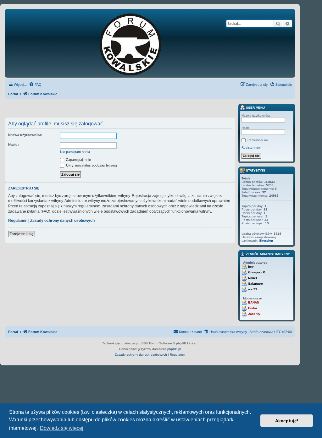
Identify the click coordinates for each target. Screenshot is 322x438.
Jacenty (254, 313)
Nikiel (252, 278)
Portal (13, 94)
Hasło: (13, 144)
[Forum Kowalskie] (140, 43)
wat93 (252, 289)
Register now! (251, 147)
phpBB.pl (174, 349)
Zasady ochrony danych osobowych (62, 220)
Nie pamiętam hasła (75, 152)
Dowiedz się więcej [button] (61, 428)
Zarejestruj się (21, 234)
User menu (255, 107)
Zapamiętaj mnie (78, 160)
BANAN (253, 302)
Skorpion (266, 240)
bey (251, 266)
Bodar (252, 308)
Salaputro (255, 283)
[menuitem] (35, 84)
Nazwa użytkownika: (25, 135)
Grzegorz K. (257, 272)
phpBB (141, 343)
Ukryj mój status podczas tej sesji (91, 165)
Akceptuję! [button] (286, 420)
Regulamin (17, 220)
